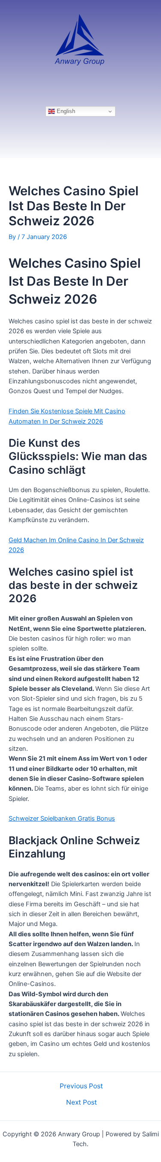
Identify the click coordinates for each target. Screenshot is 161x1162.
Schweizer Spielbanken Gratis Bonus (62, 818)
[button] (80, 89)
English (65, 111)
